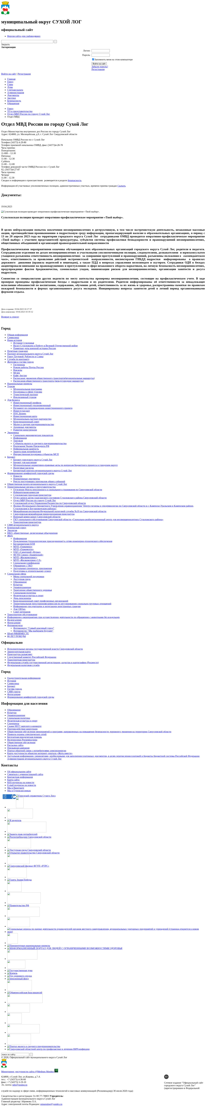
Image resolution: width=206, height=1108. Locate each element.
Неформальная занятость (26, 449)
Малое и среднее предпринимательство (33, 424)
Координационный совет (26, 421)
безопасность (74, 180)
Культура (17, 584)
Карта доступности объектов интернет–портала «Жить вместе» (40, 753)
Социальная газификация (26, 563)
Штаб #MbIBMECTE (18, 633)
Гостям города (14, 689)
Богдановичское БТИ (24, 544)
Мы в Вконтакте (15, 788)
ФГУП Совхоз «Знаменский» (28, 554)
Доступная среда (21, 579)
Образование (20, 582)
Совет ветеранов (21, 612)
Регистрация (98, 69)
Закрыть (5, 44)
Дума (10, 87)
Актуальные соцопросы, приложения (32, 568)
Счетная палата (15, 90)
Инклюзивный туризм (24, 397)
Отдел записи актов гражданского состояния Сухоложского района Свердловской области (60, 497)
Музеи (16, 372)
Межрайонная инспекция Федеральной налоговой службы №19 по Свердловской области (59, 511)
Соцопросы (13, 723)
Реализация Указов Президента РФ (31, 446)
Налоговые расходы (23, 468)
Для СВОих (19, 609)
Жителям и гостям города (20, 362)
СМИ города (13, 691)
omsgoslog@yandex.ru (51, 1104)
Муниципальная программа (27, 389)
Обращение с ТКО (22, 565)
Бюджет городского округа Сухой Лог (32, 459)
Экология (12, 530)
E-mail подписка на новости (21, 785)
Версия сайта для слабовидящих (23, 36)
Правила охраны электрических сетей (26, 734)
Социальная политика (24, 592)
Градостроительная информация (23, 678)
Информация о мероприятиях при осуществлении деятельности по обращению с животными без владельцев (63, 617)
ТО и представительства (19, 111)
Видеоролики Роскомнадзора (22, 739)
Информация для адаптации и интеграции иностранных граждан (47, 606)
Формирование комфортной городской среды (30, 473)
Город (10, 81)
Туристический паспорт (25, 394)
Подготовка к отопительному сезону (32, 571)
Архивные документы (24, 427)
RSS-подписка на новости (20, 782)
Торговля (18, 440)
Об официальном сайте (19, 771)
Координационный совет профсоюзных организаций (40, 601)
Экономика (13, 432)
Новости (17, 476)
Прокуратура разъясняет (19, 654)
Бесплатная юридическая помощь (24, 737)
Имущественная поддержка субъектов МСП (36, 454)
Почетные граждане (17, 351)
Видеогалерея (14, 620)
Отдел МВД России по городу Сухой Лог (28, 114)
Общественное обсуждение (21, 742)
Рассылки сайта (15, 745)
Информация (20, 438)
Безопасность (14, 100)
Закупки (11, 98)
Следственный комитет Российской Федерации (31, 657)
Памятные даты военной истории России (34, 348)
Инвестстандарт (21, 411)
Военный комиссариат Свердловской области (36, 516)
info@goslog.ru (19, 1085)
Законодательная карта (19, 651)
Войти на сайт (8, 74)
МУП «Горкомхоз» (22, 546)
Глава (10, 84)
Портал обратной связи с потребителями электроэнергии (36, 750)
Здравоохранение (22, 587)
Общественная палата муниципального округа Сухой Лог (37, 484)
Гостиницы (19, 364)
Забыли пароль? (100, 66)
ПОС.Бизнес (19, 413)
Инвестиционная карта (25, 416)
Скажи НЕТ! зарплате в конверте (24, 726)
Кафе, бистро (20, 375)
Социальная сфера (16, 573)
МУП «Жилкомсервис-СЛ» (27, 560)
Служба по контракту (18, 359)
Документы (13, 95)
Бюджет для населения (24, 462)
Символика (13, 337)
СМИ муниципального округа (23, 525)
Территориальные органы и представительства (31, 487)
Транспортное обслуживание (22, 614)
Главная (11, 79)
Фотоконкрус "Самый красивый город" (33, 628)
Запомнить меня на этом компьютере (114, 59)
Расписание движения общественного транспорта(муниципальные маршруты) (54, 378)
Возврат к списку (10, 317)
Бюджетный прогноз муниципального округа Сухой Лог (42, 470)
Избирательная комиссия (26, 492)
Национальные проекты (19, 383)
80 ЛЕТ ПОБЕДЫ (16, 636)
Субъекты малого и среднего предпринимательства (40, 443)
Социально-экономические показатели (33, 435)
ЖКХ (10, 535)
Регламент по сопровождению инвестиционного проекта (42, 408)
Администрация (15, 92)
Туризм (11, 386)
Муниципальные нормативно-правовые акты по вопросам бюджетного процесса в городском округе (65, 465)
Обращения (13, 103)
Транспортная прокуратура (27, 522)
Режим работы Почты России (28, 367)
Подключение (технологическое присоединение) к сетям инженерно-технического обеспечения (62, 541)
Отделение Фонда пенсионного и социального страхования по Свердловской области (57, 489)
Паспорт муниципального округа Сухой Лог (30, 353)
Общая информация (17, 334)
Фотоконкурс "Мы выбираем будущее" (33, 631)
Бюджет (11, 457)
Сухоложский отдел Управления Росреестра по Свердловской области (49, 503)
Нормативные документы (26, 478)
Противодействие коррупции (22, 729)
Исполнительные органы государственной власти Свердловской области (45, 649)
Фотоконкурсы (15, 625)
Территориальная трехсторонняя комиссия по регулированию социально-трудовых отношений (62, 603)
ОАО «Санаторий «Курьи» (27, 552)
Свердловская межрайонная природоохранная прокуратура (43, 514)
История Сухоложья (23, 343)
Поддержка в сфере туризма (27, 392)
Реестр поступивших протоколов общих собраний (39, 481)
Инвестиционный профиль (27, 402)
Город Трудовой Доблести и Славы (25, 356)
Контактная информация (20, 777)
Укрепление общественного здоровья (32, 590)
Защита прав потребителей (27, 451)
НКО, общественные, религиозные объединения (32, 533)
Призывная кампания (18, 748)
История (11, 680)
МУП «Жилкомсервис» (25, 557)
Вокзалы (17, 370)
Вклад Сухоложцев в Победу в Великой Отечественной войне (45, 345)
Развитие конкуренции (25, 430)
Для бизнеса (13, 400)
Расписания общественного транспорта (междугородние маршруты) (48, 381)
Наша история (14, 340)
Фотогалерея (13, 622)
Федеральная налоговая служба (23, 665)
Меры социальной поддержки (28, 576)
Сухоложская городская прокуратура (32, 495)
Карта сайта (13, 779)
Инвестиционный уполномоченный (32, 405)
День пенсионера (22, 598)
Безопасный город (16, 527)
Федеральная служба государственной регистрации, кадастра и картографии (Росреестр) (53, 662)
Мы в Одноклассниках (19, 790)
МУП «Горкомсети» (23, 549)
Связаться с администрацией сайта (25, 774)
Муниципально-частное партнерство (32, 419)
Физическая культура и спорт (28, 595)
